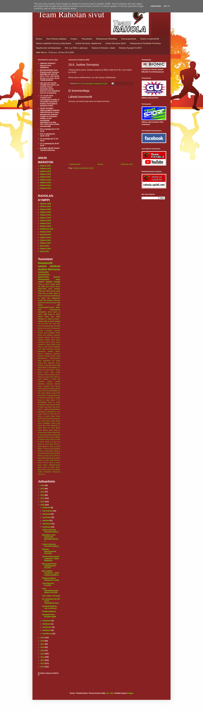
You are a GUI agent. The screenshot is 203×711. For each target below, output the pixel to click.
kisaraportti (45, 263)
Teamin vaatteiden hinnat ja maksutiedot (53, 43)
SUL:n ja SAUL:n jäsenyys (76, 48)
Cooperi (73, 39)
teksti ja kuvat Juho (45, 444)
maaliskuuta (47, 627)
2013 (42, 657)
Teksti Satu (49, 372)
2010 (42, 667)
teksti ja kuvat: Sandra (51, 321)
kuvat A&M (52, 296)
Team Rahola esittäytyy (56, 39)
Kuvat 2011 (44, 251)
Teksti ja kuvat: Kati (45, 377)
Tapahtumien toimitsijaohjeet (48, 48)
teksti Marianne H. (53, 425)
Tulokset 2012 (45, 243)
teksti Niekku (47, 432)
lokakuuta (46, 514)
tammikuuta (47, 634)
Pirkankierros (42, 358)
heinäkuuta (47, 524)
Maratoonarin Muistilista (106, 39)
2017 (42, 644)
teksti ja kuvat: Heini (53, 453)
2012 (42, 660)
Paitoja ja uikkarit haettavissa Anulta (50, 579)
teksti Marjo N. (44, 428)
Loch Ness (42, 349)
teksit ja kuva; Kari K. (51, 414)
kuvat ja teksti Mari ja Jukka (50, 397)
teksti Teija (52, 435)
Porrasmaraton (55, 358)
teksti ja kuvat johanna (52, 448)
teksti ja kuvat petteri (45, 451)
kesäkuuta (46, 527)
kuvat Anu (41, 388)
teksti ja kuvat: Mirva (53, 458)
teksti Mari (42, 425)
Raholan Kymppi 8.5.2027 (130, 48)
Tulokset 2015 (45, 183)
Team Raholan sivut (71, 14)
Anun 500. (56, 323)
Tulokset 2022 (45, 169)
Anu (42, 323)
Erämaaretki (56, 328)
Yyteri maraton (43, 386)
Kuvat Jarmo (50, 342)
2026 (42, 485)
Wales (58, 307)
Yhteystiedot (86, 39)
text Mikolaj (56, 469)
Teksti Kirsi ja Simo (45, 293)
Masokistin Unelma (45, 351)
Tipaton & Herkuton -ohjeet (103, 48)
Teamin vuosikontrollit (149, 39)
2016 (42, 647)
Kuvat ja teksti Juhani (46, 284)
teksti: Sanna (47, 469)
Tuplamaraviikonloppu (46, 307)
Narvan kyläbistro (45, 353)
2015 (42, 651)
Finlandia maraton (53, 330)
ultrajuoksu (56, 472)
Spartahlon (47, 360)
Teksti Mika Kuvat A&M (52, 365)
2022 (42, 498)
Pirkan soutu (55, 356)
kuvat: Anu (43, 407)
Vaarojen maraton (53, 384)
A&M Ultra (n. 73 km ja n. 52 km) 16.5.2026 (55, 52)
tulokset (55, 266)
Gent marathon (49, 333)
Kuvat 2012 (44, 246)
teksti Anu (49, 316)
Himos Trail (42, 335)
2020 (42, 505)
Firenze (40, 333)
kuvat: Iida (51, 407)
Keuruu (57, 337)
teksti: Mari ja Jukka (46, 467)
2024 (42, 492)
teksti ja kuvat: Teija (45, 460)
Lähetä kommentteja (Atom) (83, 168)
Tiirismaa (41, 381)
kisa (52, 386)
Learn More (155, 6)
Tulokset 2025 (45, 206)
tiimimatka (47, 472)
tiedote (40, 472)
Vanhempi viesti (127, 164)
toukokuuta (47, 621)
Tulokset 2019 (45, 171)
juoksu (57, 277)
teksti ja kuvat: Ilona (45, 455)
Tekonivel (51, 363)
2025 (42, 489)
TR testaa (56, 360)
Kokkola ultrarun (44, 340)
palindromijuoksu (54, 409)
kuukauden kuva (44, 312)
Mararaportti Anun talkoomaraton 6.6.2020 (49, 566)
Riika (39, 360)
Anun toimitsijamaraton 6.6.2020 (49, 326)
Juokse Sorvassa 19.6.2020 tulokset (50, 531)
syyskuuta (46, 517)
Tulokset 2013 (45, 188)
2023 (42, 495)
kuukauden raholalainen (44, 273)
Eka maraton (48, 300)
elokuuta (46, 520)
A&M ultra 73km (44, 291)
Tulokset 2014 (45, 185)
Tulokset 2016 (45, 180)
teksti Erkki (46, 421)
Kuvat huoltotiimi (54, 346)
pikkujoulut (56, 298)
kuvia (58, 279)
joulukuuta (46, 508)
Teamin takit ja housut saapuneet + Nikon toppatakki (50, 558)
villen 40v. (41, 474)
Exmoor (40, 330)
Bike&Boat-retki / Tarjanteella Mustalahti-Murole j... (50, 538)
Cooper (52, 286)
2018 (42, 641)
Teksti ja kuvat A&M (53, 302)
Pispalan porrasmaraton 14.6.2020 (49, 551)
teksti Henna (55, 421)
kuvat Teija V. (42, 395)
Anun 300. (48, 323)
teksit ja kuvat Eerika (46, 416)
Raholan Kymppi (53, 282)
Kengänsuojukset (49, 611)
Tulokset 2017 (45, 177)
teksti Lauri (56, 423)
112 (39, 323)
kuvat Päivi (56, 393)
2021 (42, 502)
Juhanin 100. (49, 337)
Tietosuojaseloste (128, 39)
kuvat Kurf (41, 390)
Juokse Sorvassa (49, 269)
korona (57, 386)
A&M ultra (45, 286)
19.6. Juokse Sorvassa (51, 596)
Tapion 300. (42, 363)
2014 (42, 654)
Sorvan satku (55, 291)
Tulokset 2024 (45, 209)
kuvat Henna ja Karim (52, 388)
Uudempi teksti (74, 164)
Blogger (130, 693)
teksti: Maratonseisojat (51, 465)
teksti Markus (43, 430)
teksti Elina (46, 418)
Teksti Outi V (50, 370)
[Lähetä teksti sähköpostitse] (112, 83)
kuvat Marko (46, 393)
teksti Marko (55, 428)
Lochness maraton (53, 349)
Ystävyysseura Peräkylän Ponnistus (145, 43)
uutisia (42, 266)
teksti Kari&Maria (44, 423)
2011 (42, 663)
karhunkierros (55, 309)
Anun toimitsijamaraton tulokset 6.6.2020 (50, 591)
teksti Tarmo (44, 435)
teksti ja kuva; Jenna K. (48, 439)
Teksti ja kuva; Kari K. (52, 374)
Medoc (58, 351)
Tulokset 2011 (45, 249)
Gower (58, 333)
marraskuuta (47, 511)
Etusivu (39, 39)
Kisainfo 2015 (45, 235)
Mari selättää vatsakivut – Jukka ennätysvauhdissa (50, 573)
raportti (41, 282)
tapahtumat (43, 277)
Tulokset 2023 (45, 166)
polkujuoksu (51, 411)
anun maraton (54, 289)
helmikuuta (47, 630)
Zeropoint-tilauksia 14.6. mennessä (49, 607)
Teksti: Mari (49, 305)
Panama (47, 356)
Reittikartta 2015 (46, 229)
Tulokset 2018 (45, 174)
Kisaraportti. (44, 279)
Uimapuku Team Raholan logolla (49, 615)
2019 (42, 638)
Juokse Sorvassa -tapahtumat (88, 43)
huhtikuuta (46, 624)
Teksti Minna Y (43, 367)
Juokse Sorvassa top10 (115, 43)
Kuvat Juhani (51, 344)
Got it (167, 6)
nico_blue (110, 693)
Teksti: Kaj (56, 379)
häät (39, 309)
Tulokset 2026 (45, 204)
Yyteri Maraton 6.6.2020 (48, 584)
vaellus (40, 300)
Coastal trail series (44, 328)
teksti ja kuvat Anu (52, 441)
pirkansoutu (42, 411)
